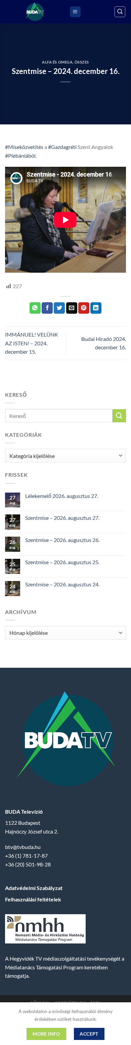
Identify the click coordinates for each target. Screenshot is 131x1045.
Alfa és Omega (57, 62)
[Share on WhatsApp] (35, 308)
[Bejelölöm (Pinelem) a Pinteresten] (83, 308)
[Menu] (75, 11)
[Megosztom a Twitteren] (59, 308)
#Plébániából (20, 155)
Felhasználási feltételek (33, 899)
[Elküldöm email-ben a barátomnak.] (71, 308)
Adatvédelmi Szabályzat (33, 888)
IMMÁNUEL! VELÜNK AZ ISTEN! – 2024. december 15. (31, 343)
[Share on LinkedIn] (95, 308)
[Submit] (119, 415)
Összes (82, 62)
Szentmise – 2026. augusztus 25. (62, 562)
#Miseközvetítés (24, 147)
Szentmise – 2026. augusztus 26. (62, 540)
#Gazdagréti (62, 147)
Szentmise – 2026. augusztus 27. (62, 517)
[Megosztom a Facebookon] (47, 308)
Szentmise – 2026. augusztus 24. (62, 584)
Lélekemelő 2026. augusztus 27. (61, 496)
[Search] (120, 11)
